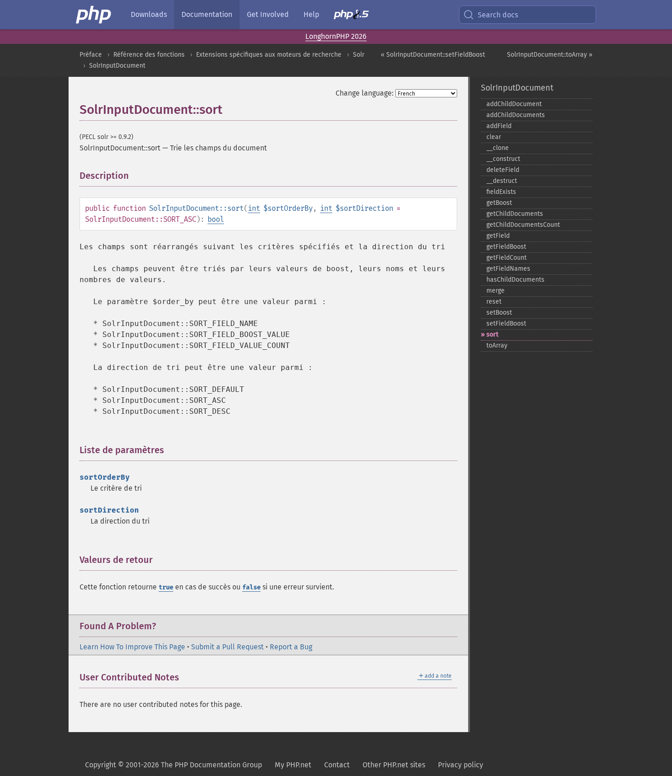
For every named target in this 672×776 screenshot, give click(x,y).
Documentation (206, 14)
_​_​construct (503, 159)
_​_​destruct (501, 181)
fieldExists (501, 192)
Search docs (498, 15)
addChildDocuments (515, 115)
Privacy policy (460, 764)
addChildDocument (514, 104)
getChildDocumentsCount (523, 225)
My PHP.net (293, 764)
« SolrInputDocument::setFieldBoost (433, 55)
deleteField (502, 170)
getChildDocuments (514, 214)
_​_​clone (497, 148)
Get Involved (268, 14)
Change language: (365, 93)
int (254, 208)
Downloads (149, 14)
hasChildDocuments (515, 280)
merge (495, 290)
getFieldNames (508, 269)
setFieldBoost (506, 323)
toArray (496, 345)
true (166, 587)
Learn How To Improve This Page (132, 646)
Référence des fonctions (149, 55)
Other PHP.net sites (394, 764)
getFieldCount (506, 258)
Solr (358, 55)
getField (498, 236)
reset (493, 301)
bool (216, 219)
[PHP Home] (94, 14)
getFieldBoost (506, 247)
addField (499, 126)
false (251, 587)
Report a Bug (291, 646)
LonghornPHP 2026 (336, 36)
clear (493, 137)
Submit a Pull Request (227, 646)
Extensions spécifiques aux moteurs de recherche (268, 55)
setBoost (499, 312)
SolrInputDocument (117, 66)
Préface (91, 55)
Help (311, 14)
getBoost (499, 203)
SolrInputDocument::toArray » (549, 55)
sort (492, 334)
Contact (337, 764)
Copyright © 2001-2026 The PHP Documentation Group (173, 764)
